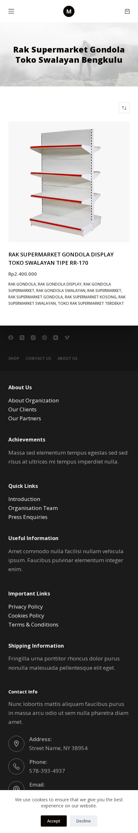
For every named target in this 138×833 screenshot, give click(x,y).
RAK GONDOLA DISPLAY (60, 284)
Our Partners (24, 418)
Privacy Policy (25, 606)
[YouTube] (55, 337)
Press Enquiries (27, 517)
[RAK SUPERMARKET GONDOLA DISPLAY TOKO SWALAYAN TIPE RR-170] (69, 181)
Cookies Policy (26, 615)
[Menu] (11, 11)
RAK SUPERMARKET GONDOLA (35, 297)
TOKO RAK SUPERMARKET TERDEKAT (91, 303)
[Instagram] (33, 337)
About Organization (33, 400)
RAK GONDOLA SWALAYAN (60, 290)
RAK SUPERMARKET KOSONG (90, 297)
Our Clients (22, 409)
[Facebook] (10, 337)
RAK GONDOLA (22, 284)
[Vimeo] (67, 337)
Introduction (24, 499)
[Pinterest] (44, 337)
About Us (67, 358)
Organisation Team (33, 508)
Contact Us (38, 358)
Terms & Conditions (33, 624)
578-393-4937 (47, 770)
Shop (13, 358)
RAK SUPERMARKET (104, 290)
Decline (83, 821)
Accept (53, 821)
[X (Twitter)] (22, 337)
